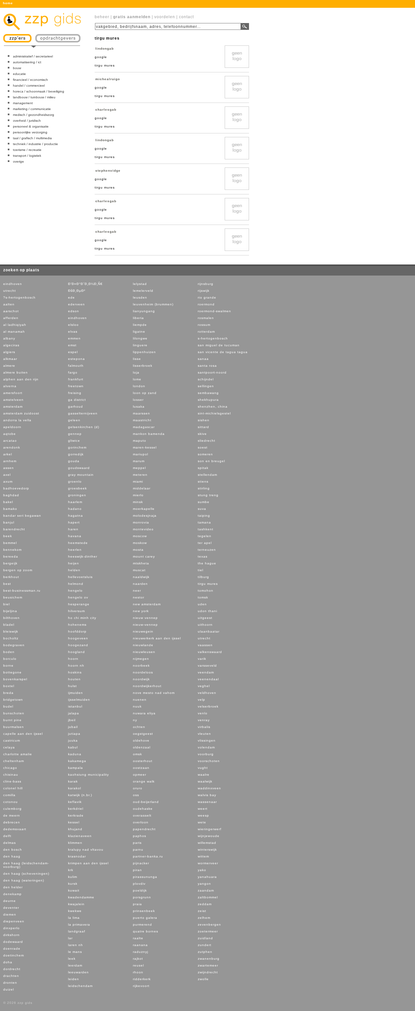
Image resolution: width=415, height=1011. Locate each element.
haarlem (75, 502)
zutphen (205, 952)
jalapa (73, 713)
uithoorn (205, 624)
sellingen (206, 386)
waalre (203, 774)
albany (9, 338)
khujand (75, 829)
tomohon (205, 590)
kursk (72, 883)
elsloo (73, 325)
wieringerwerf (209, 829)
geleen (74, 420)
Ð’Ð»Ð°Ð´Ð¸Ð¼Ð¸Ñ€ (85, 284)
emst (72, 345)
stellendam (207, 474)
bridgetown (13, 699)
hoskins (75, 672)
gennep (75, 434)
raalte (138, 938)
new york (141, 611)
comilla (9, 795)
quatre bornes (145, 931)
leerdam (75, 965)
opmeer (139, 774)
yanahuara (207, 877)
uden (202, 604)
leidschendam (80, 986)
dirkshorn (11, 935)
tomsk (203, 597)
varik (202, 658)
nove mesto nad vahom (154, 693)
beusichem (12, 597)
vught (203, 768)
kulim (72, 877)
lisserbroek (142, 365)
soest (203, 447)
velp (201, 699)
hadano (75, 509)
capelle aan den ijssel (23, 733)
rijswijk (203, 290)
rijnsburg (205, 284)
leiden (73, 979)
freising (74, 393)
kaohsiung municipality (88, 774)
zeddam (205, 904)
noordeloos (143, 672)
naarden (140, 584)
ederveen (76, 304)
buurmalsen (13, 727)
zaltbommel (208, 897)
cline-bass (12, 781)
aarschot (11, 311)
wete (202, 822)
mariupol (140, 454)
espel (73, 352)
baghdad (11, 495)
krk (70, 870)
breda (8, 693)
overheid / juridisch (27, 120)
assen (8, 468)
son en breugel (211, 461)
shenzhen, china (213, 406)
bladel (8, 624)
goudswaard (79, 468)
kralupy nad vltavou (85, 849)
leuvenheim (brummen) (153, 304)
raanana (140, 945)
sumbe (203, 502)
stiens (203, 481)
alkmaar (10, 359)
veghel (204, 686)
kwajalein (76, 904)
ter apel (205, 543)
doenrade (11, 948)
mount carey (144, 556)
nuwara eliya (144, 713)
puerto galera (145, 917)
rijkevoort (141, 986)
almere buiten (15, 372)
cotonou (10, 802)
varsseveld (207, 665)
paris (137, 843)
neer (137, 590)
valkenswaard (210, 652)
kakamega (77, 761)
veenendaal (208, 679)
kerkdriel (75, 808)
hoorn (73, 658)
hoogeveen (78, 638)
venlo (203, 713)
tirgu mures (208, 584)
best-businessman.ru (22, 590)
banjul (8, 522)
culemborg (12, 808)
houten (74, 679)
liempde (140, 325)
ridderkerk (142, 979)
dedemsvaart (14, 829)
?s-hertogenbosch (19, 297)
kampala (75, 768)
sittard (203, 427)
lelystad (140, 284)
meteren (140, 474)
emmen (74, 338)
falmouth (76, 365)
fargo (72, 372)
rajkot (138, 958)
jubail (73, 727)
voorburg (206, 754)
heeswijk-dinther (82, 556)
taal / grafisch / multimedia (32, 138)
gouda (73, 461)
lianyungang (144, 311)
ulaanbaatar (208, 631)
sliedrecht (206, 440)
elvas (72, 331)
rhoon (138, 972)
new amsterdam (147, 604)
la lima (74, 917)
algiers (9, 352)
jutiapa (74, 733)
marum (139, 461)
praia (137, 904)
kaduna (74, 754)
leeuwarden (78, 972)
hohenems (77, 624)
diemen (9, 914)
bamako (10, 509)
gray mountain (81, 474)
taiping (204, 515)
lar (70, 938)
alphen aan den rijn (21, 379)
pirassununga (145, 877)
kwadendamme (81, 897)
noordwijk (141, 679)
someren (205, 454)
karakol (74, 788)
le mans (75, 952)
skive (202, 434)
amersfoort (12, 393)
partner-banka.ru (148, 856)
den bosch (12, 849)
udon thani (207, 611)
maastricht (142, 420)
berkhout (11, 577)
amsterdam (13, 406)
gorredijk (76, 454)
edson (73, 311)
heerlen (75, 549)
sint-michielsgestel (214, 413)
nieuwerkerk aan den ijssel (157, 638)
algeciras (11, 345)
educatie (19, 74)
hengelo (75, 590)
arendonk (11, 447)
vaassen (205, 645)
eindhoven (12, 284)
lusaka (139, 406)
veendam (206, 672)
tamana (204, 522)
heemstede (78, 543)
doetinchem (13, 955)
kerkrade (76, 815)
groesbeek (77, 488)
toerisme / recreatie (27, 150)
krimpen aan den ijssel (88, 863)
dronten (10, 982)
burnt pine (12, 720)
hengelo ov (78, 597)
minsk (138, 502)
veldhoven (207, 693)
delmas (9, 843)
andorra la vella (17, 420)
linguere (140, 345)
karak (73, 781)
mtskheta (141, 563)
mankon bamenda (149, 434)
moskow (140, 543)
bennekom (12, 549)
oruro (137, 788)
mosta (138, 549)
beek (7, 536)
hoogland (76, 652)
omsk (137, 754)
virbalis (204, 727)
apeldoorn (12, 427)
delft (7, 836)
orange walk (144, 781)
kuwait (73, 890)
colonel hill (13, 788)
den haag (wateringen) (23, 880)
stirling (204, 488)
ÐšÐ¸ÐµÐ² (76, 290)
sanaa (203, 359)
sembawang (208, 393)
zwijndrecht (208, 972)
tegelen (204, 536)
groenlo (75, 481)
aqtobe (9, 434)
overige (18, 161)
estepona (76, 359)
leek (72, 958)
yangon (204, 883)
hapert (74, 522)
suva (202, 509)
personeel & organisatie (31, 126)
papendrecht (144, 829)
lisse (137, 359)
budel (8, 706)
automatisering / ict (27, 62)
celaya (9, 747)
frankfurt (75, 379)
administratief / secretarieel (33, 56)
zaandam (206, 890)
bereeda (10, 556)
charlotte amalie (17, 754)
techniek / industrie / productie (35, 144)
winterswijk (207, 849)
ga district (77, 399)
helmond (75, 584)
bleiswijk (10, 631)
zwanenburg (208, 958)
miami (138, 481)
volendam (206, 747)
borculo (10, 658)
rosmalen (206, 318)
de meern (11, 815)
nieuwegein (143, 631)
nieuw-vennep (145, 624)
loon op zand (145, 393)
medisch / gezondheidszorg (33, 115)
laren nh (75, 945)
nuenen (140, 699)
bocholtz (10, 638)
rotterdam (206, 331)
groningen (77, 495)
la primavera (79, 924)
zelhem (204, 917)
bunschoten (13, 713)
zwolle (203, 979)
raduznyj (140, 952)
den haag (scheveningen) (26, 873)
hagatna (75, 515)
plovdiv (139, 883)
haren (73, 529)
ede (71, 297)
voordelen (164, 17)
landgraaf (76, 931)
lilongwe (140, 338)
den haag (11, 856)
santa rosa (207, 365)
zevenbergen (209, 924)
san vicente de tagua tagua (223, 352)
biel (6, 604)
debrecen (11, 822)
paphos (139, 836)
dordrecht (11, 969)
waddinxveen (209, 788)
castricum (11, 740)
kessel (73, 822)
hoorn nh (76, 665)
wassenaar (207, 802)
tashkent (205, 529)
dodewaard (13, 941)
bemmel (10, 543)
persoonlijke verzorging (30, 132)
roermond (206, 304)
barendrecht (14, 529)
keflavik (75, 802)
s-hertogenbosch (213, 338)
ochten (139, 727)
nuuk (137, 706)
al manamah (14, 331)
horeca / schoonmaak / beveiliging (38, 91)
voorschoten (209, 761)
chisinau (10, 774)
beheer (102, 17)
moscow (140, 536)
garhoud (75, 406)
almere (9, 365)
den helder (13, 887)
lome (137, 379)
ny (135, 720)
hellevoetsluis (80, 577)
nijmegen (141, 658)
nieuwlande (143, 645)
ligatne (139, 331)
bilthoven (11, 618)
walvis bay (207, 795)
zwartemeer (208, 965)
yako (202, 870)
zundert (204, 945)
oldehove (141, 740)
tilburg (203, 577)
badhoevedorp (16, 488)
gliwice (74, 440)
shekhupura (208, 399)
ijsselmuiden (79, 699)
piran (137, 870)
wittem (203, 856)
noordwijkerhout (147, 686)
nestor (138, 597)
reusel (138, 965)
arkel (7, 454)
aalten (9, 304)
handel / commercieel (29, 85)
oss (136, 795)
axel (7, 474)
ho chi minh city (82, 618)
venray (204, 720)
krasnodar (77, 856)
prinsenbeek (144, 911)
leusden (140, 297)
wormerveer (208, 863)
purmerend (142, 924)
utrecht (9, 290)
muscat (139, 570)
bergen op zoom (17, 570)
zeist (202, 911)
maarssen (141, 413)
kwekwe (75, 911)
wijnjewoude (208, 836)
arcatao (10, 440)
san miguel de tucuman (219, 345)
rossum (204, 325)
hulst (72, 686)
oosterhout (142, 761)
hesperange (78, 604)
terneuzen (207, 549)
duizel (8, 989)
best (7, 584)
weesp (203, 815)
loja (136, 372)
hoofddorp (77, 631)
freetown (76, 386)
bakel (8, 502)
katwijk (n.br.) (80, 795)
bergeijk (10, 563)
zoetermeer (208, 931)
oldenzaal (141, 747)
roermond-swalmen (214, 311)
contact (186, 17)
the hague (207, 563)
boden (9, 652)
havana (74, 536)
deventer (11, 907)
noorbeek (141, 665)
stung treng (208, 495)
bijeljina (10, 611)
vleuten (204, 733)
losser (138, 399)
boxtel (8, 686)
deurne (9, 901)
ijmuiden (75, 693)
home (8, 3)
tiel (200, 570)
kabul (73, 747)
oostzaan (141, 768)
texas (203, 556)
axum (8, 481)
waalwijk (205, 781)
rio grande (207, 297)
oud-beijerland (146, 802)
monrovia (141, 522)
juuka (73, 740)
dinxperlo (11, 928)
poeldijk (140, 890)
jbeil (72, 720)
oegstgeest (143, 733)
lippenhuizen (144, 352)
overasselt (142, 815)
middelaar (141, 488)
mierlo (138, 495)
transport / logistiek (27, 155)
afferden (10, 318)
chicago (10, 768)
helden (74, 570)
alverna (10, 386)
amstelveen (13, 399)
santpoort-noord (212, 372)
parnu (138, 849)
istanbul (75, 706)
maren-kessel (145, 447)
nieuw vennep (145, 618)
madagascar (144, 427)
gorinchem (77, 447)
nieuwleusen (144, 652)
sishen (203, 420)
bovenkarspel (15, 679)
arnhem (10, 461)
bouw (17, 68)
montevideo (143, 529)
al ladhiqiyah (14, 325)
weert (203, 808)
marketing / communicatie (32, 109)
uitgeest (205, 618)
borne (8, 665)
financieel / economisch (30, 79)
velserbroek (208, 706)
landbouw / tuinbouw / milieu (34, 97)
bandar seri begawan (22, 515)
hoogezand (78, 645)
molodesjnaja (145, 515)
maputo (139, 440)
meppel (139, 468)
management (23, 103)
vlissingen (207, 740)
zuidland (205, 938)
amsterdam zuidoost (21, 413)
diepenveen (13, 921)
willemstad (207, 843)
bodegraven (14, 645)
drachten (11, 976)
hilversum (76, 611)
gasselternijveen (83, 413)
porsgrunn (142, 897)
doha (7, 962)
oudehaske (143, 808)
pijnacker (141, 863)
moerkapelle (144, 509)
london (139, 386)
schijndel (206, 379)
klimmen (75, 843)
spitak (203, 468)
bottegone (12, 672)
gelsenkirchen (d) (83, 427)
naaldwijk (141, 577)
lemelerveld (143, 290)
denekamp (12, 894)
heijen (73, 563)
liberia (138, 318)
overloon (140, 822)
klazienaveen (80, 836)
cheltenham (13, 761)
